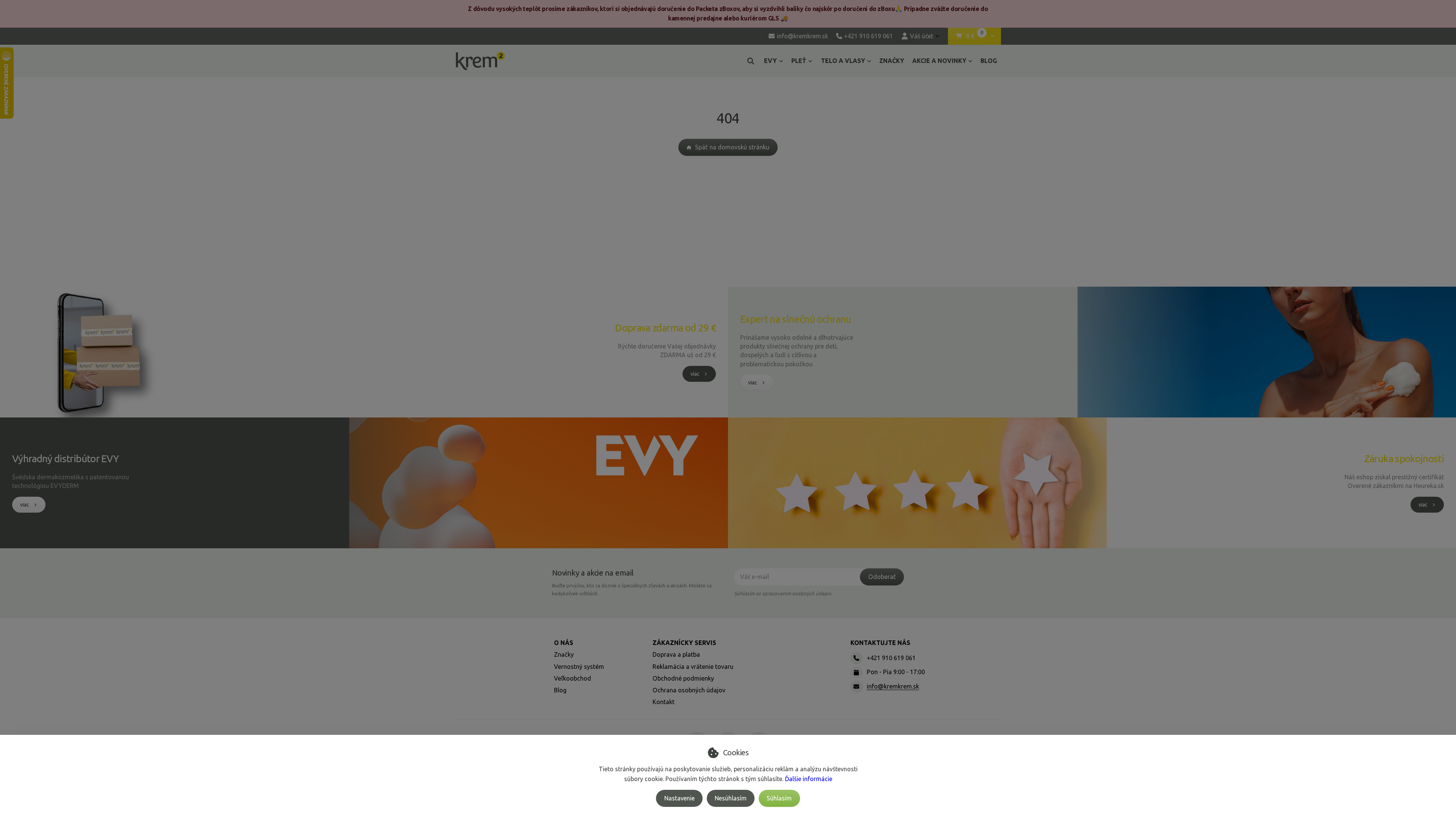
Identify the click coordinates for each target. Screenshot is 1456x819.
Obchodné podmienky (683, 678)
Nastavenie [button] (679, 798)
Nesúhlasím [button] (731, 798)
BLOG (989, 60)
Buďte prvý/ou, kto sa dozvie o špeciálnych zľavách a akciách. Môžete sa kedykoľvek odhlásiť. (632, 589)
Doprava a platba (676, 654)
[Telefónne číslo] (856, 658)
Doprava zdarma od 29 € (665, 327)
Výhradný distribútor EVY (65, 458)
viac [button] (695, 374)
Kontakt (664, 701)
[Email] (856, 687)
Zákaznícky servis (684, 642)
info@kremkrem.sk (893, 686)
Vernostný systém (579, 666)
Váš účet (921, 36)
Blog (560, 690)
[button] (992, 36)
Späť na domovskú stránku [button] (732, 147)
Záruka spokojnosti (1404, 458)
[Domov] (480, 61)
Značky (564, 654)
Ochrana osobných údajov (689, 690)
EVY (770, 60)
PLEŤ (798, 60)
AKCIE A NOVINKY (939, 60)
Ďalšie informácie (808, 778)
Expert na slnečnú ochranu (795, 319)
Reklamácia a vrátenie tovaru (693, 666)
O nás (563, 642)
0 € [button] (975, 36)
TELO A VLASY (843, 60)
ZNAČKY (891, 60)
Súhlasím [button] (779, 798)
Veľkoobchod (572, 678)
